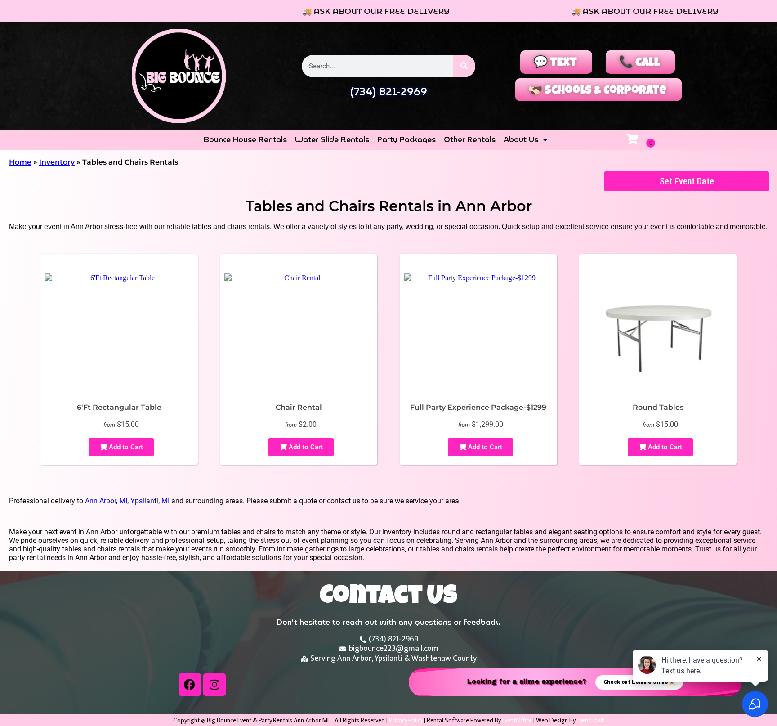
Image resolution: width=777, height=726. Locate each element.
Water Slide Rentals (332, 140)
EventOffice (517, 720)
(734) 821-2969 (388, 91)
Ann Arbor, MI (106, 501)
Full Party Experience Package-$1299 (478, 407)
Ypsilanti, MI (150, 501)
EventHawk (590, 720)
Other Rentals (470, 140)
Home (20, 162)
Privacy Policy (406, 720)
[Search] (464, 66)
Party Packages (406, 140)
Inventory (57, 162)
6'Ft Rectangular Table (119, 407)
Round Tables (658, 407)
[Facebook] (190, 684)
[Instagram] (214, 684)
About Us (521, 140)
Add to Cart (125, 447)
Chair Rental (299, 407)
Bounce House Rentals (245, 140)
